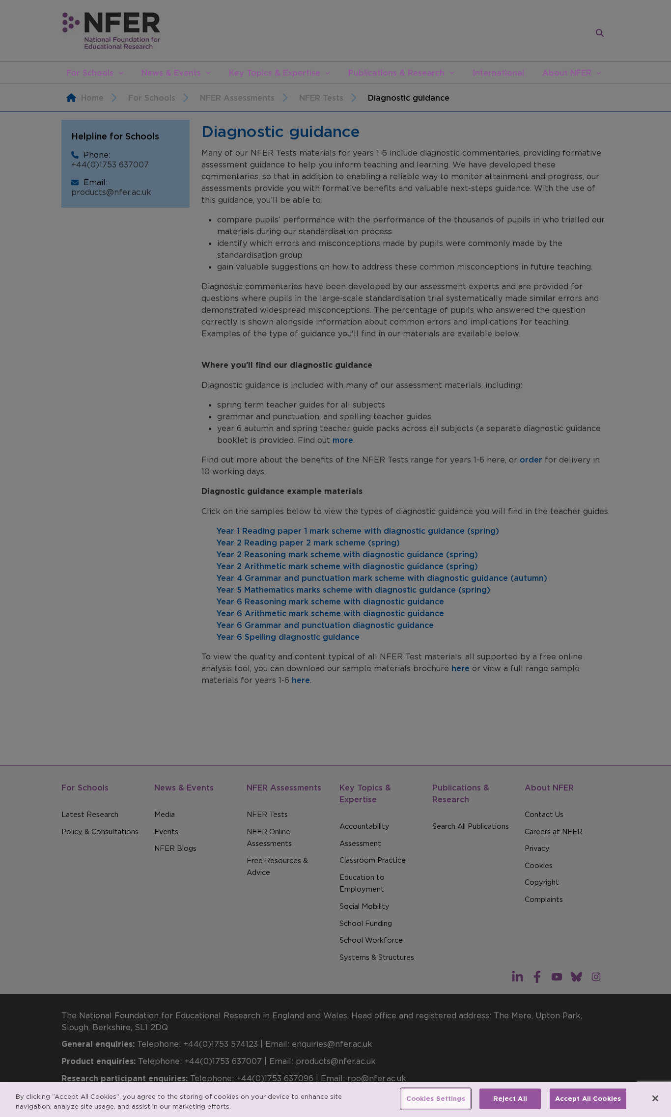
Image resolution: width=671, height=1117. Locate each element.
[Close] (655, 1098)
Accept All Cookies (588, 1098)
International (498, 73)
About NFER (566, 73)
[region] (335, 1099)
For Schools (89, 73)
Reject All (510, 1098)
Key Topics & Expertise (274, 73)
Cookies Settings (435, 1098)
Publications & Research (396, 73)
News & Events (171, 73)
